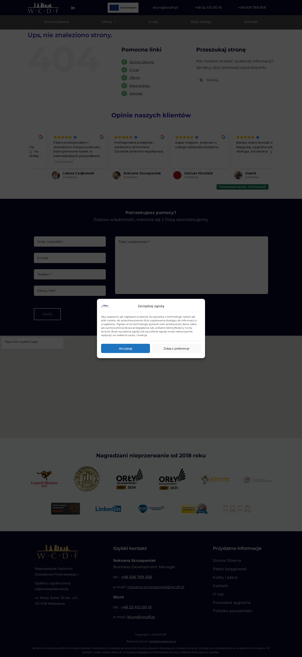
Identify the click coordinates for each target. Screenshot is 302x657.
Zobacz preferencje (176, 348)
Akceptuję (125, 348)
